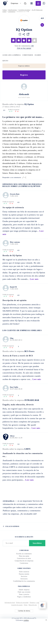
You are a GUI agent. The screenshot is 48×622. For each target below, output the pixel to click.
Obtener (24, 324)
